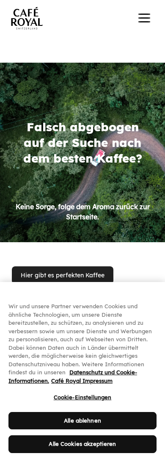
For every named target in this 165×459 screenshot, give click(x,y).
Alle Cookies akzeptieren (82, 443)
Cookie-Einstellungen (83, 397)
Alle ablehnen (82, 420)
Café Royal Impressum (82, 380)
